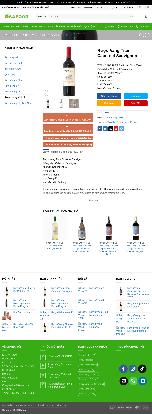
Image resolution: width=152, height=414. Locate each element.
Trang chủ (10, 35)
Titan (135, 122)
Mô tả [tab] (46, 152)
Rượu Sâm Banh (56, 26)
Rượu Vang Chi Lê (55, 35)
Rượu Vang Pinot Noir (60, 356)
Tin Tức (99, 7)
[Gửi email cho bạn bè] (110, 128)
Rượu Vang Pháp (13, 80)
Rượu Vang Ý (11, 86)
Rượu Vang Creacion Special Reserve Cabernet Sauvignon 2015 (108, 249)
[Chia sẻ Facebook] (100, 128)
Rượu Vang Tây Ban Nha (17, 103)
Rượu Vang (22, 26)
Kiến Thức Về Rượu (125, 7)
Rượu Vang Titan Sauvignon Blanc (54, 247)
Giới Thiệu (75, 7)
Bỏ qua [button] (131, 2)
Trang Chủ (8, 26)
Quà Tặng (89, 26)
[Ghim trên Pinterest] (116, 128)
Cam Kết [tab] (78, 152)
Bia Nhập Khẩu (74, 26)
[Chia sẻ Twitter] (105, 128)
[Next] (88, 71)
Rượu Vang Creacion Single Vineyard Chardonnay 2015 (81, 248)
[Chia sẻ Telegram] (121, 128)
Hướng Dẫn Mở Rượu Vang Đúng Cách (60, 385)
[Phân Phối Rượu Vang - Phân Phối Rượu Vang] (17, 16)
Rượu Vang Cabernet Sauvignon (59, 375)
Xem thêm (93, 200)
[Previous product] (147, 35)
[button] (145, 16)
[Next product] (141, 35)
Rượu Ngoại (38, 26)
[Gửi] (131, 16)
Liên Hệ (109, 7)
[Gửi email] (145, 7)
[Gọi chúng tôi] (133, 381)
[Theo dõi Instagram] (140, 7)
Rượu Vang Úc (12, 91)
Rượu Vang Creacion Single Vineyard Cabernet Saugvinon (135, 248)
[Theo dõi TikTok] (143, 7)
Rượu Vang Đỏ (125, 122)
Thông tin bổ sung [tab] (61, 152)
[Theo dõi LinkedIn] (148, 7)
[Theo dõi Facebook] (137, 7)
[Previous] (47, 71)
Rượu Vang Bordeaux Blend (59, 366)
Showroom (88, 7)
